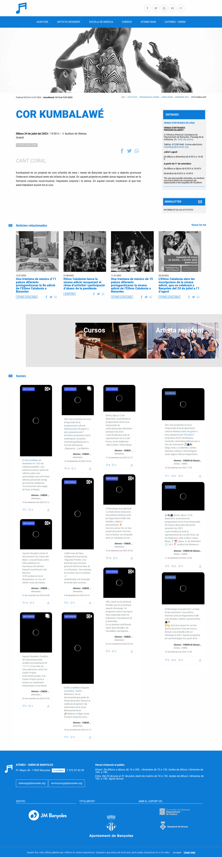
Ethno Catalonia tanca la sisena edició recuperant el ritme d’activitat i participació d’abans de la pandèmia (84, 283)
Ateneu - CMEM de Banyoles (188, 460)
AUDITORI (70, 294)
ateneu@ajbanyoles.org (32, 783)
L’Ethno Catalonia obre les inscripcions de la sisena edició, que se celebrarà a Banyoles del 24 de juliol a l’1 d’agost (179, 285)
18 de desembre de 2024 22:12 (35, 502)
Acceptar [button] (177, 852)
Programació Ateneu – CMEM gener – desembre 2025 (164, 97)
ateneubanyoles (36, 498)
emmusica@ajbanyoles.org (66, 783)
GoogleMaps (58, 770)
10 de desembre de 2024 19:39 (178, 652)
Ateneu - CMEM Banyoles (40, 495)
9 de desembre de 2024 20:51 (77, 595)
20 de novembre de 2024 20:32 (36, 698)
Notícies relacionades (31, 225)
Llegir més (189, 852)
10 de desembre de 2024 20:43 (119, 551)
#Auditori (68, 435)
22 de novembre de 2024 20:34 (119, 644)
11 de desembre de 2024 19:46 (178, 558)
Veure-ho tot (198, 224)
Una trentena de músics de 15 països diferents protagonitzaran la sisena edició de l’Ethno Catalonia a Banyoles (132, 285)
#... (198, 544)
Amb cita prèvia (185, 139)
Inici (123, 97)
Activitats (132, 97)
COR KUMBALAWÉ (198, 97)
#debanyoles (70, 429)
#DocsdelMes (31, 460)
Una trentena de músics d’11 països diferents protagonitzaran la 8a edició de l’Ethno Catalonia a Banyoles (36, 285)
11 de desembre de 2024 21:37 (119, 457)
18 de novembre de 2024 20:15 (77, 730)
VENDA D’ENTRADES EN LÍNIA (179, 123)
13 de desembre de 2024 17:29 (178, 468)
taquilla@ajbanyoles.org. (176, 147)
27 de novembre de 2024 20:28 (36, 595)
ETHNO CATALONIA (27, 145)
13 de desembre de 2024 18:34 (77, 461)
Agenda (21, 83)
